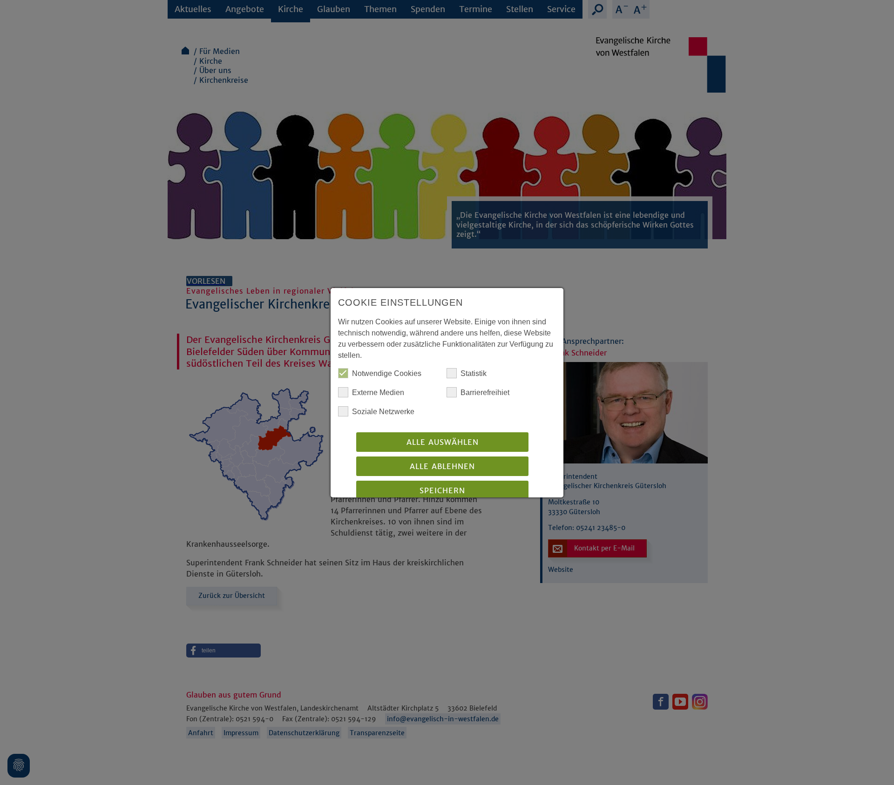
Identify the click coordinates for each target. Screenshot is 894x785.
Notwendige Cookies (386, 373)
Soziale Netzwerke (383, 412)
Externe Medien (378, 392)
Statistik (474, 373)
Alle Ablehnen (442, 466)
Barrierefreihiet (485, 392)
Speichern (442, 490)
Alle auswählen (442, 442)
